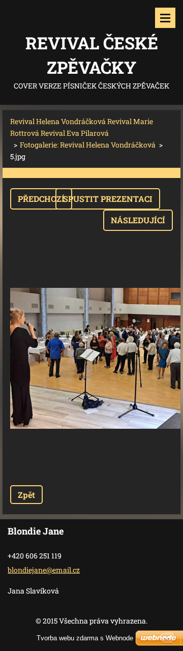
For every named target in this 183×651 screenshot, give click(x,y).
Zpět (26, 494)
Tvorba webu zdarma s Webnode (85, 638)
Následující (138, 220)
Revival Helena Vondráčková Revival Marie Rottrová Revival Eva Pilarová (81, 127)
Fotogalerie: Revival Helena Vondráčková (88, 145)
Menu (165, 18)
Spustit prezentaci (107, 198)
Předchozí (41, 198)
